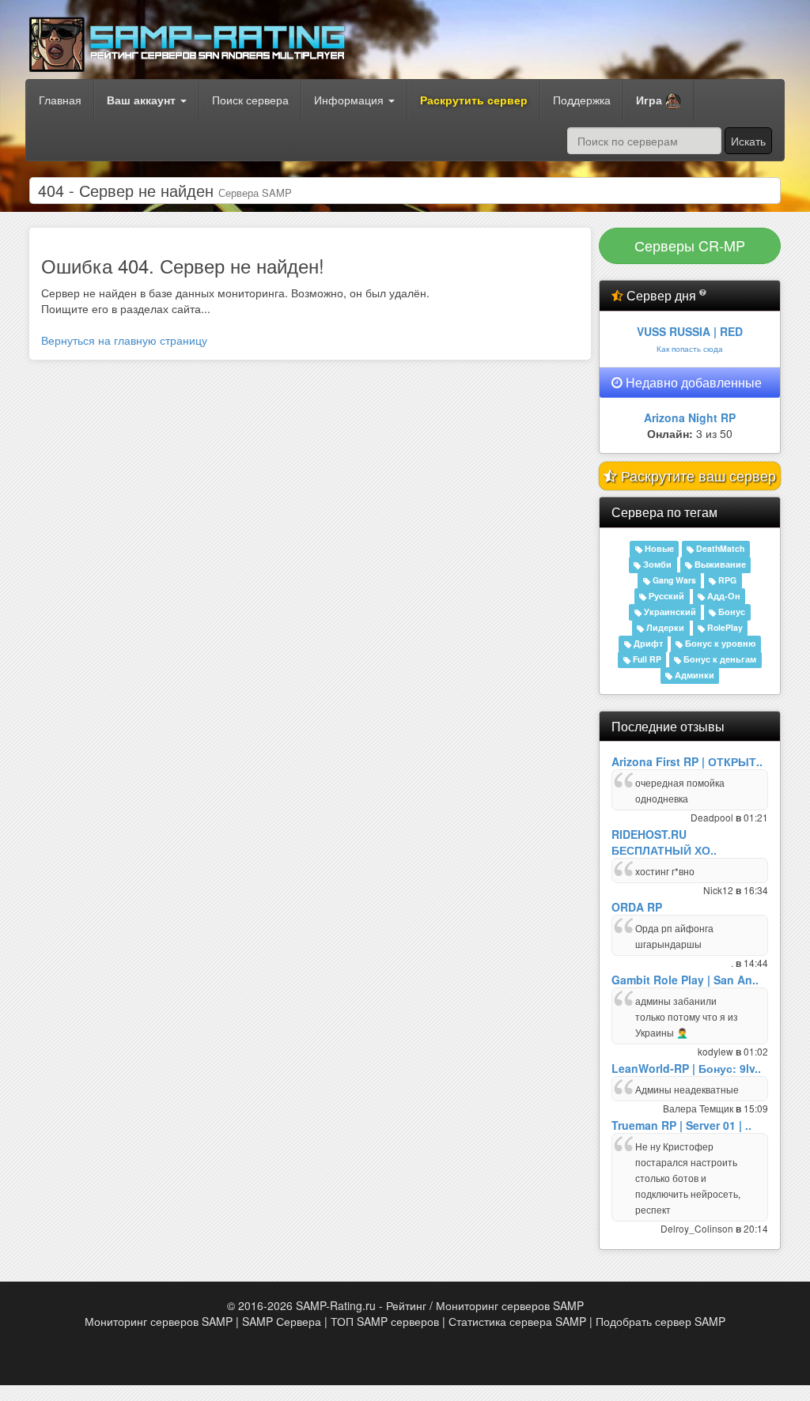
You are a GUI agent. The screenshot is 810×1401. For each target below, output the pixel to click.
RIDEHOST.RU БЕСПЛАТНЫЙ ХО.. (664, 842)
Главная (60, 100)
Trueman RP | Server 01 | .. (681, 1125)
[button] (658, 100)
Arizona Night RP (690, 417)
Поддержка (582, 100)
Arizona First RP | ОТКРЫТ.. (687, 761)
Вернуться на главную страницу (124, 340)
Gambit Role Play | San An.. (685, 979)
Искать (748, 141)
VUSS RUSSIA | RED (690, 331)
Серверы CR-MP (689, 245)
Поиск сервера (250, 100)
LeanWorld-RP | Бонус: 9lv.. (686, 1068)
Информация (350, 100)
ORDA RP (636, 907)
